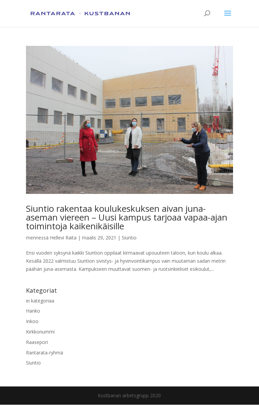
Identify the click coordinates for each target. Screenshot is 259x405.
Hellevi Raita (63, 237)
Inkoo (32, 321)
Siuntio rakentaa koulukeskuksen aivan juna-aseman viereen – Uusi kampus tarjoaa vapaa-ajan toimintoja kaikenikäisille (126, 217)
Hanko (33, 311)
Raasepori (37, 342)
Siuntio (129, 237)
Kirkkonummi (40, 331)
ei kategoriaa (40, 300)
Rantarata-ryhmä (44, 352)
